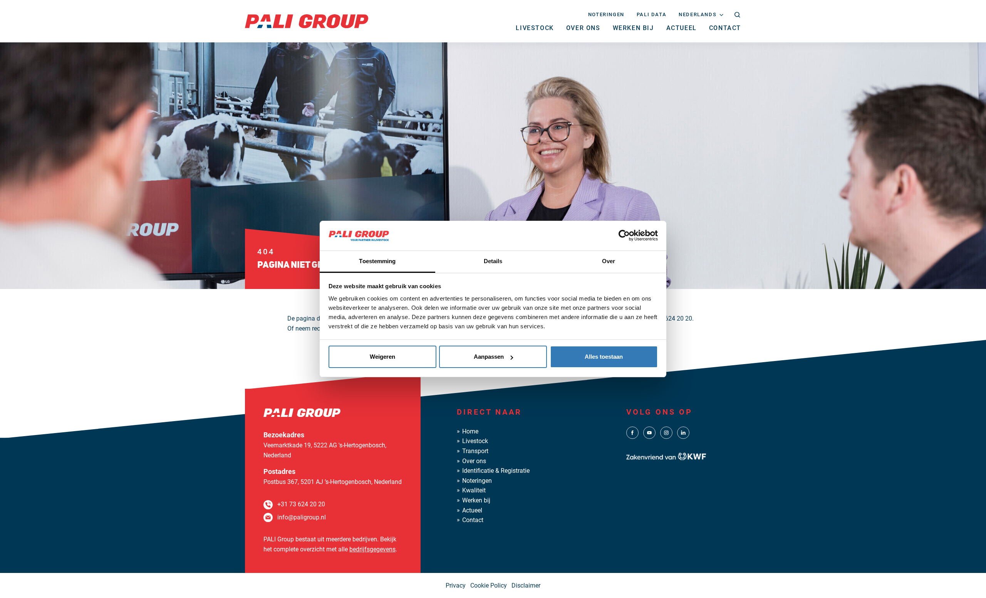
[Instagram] (666, 432)
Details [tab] (493, 261)
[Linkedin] (683, 432)
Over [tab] (608, 261)
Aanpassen (489, 356)
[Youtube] (649, 432)
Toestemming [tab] (377, 261)
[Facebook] (632, 432)
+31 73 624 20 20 (301, 504)
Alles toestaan (604, 356)
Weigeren (382, 356)
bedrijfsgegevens (372, 549)
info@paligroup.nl (301, 517)
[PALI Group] (306, 20)
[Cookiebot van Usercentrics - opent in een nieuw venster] (624, 235)
